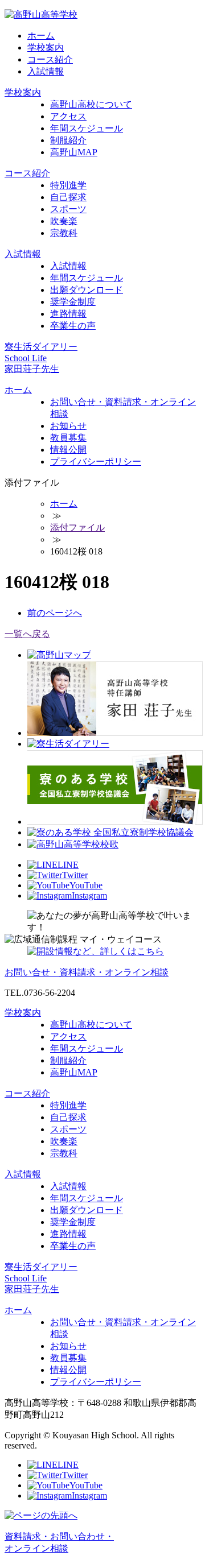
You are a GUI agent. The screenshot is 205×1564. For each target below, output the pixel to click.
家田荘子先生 (32, 369)
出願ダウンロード (86, 290)
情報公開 (68, 449)
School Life (26, 358)
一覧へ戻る (27, 634)
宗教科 (63, 233)
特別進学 (68, 185)
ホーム (41, 35)
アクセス (68, 116)
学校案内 (45, 47)
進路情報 (68, 313)
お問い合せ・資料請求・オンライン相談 (87, 972)
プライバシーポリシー (95, 461)
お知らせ (68, 426)
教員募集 (68, 437)
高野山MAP (73, 152)
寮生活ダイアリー (41, 346)
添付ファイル (77, 527)
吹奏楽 (63, 221)
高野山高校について (91, 104)
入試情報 (45, 71)
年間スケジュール (86, 128)
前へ (54, 613)
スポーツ (68, 209)
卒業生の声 (73, 325)
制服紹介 (68, 140)
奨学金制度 (73, 302)
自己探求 (68, 197)
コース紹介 (50, 59)
